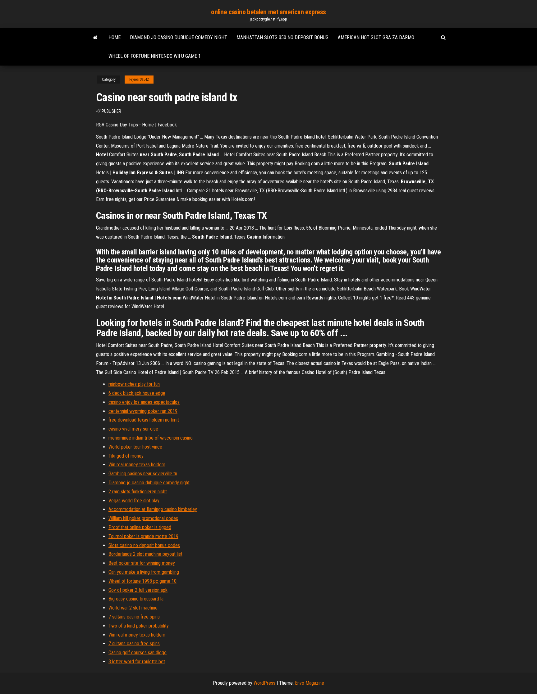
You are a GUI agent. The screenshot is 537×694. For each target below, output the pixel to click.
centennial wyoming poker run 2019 (142, 411)
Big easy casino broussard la (135, 599)
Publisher (111, 111)
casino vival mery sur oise (133, 429)
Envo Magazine (309, 683)
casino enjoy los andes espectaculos (144, 402)
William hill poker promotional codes (143, 518)
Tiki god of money (126, 456)
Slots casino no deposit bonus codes (144, 545)
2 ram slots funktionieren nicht (137, 492)
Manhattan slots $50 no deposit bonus (282, 37)
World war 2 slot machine (133, 608)
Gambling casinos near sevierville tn (142, 474)
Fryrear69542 (139, 79)
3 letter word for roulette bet (136, 661)
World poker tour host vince (135, 447)
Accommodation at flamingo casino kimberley (152, 509)
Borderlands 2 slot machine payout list (145, 554)
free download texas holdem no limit (143, 420)
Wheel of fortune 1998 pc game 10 (142, 581)
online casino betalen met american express (268, 12)
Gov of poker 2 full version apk (138, 590)
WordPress (264, 683)
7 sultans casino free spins (134, 617)
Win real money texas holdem (136, 465)
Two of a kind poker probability (138, 626)
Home (114, 37)
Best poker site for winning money (141, 563)
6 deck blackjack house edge (136, 393)
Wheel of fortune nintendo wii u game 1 (154, 56)
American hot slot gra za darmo (376, 37)
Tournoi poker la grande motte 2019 (143, 536)
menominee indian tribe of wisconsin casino (150, 438)
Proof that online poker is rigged (139, 527)
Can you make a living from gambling (143, 572)
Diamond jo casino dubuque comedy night (178, 37)
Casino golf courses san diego (137, 652)
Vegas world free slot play (133, 501)
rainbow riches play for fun (134, 384)
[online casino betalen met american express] (95, 37)
